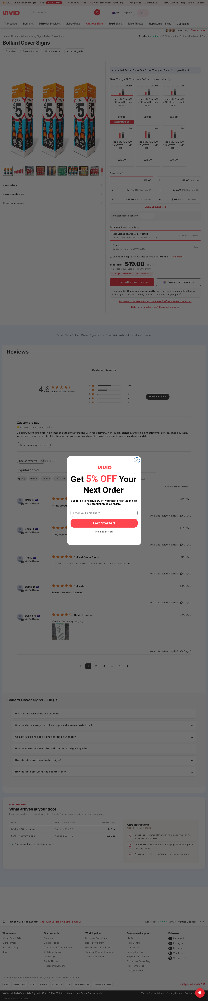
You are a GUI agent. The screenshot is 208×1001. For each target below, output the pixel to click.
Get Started (104, 523)
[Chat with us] (200, 993)
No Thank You (104, 531)
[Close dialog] (137, 460)
